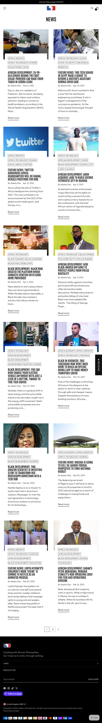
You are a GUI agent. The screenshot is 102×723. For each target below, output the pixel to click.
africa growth (16, 58)
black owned (86, 254)
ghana (33, 160)
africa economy (67, 351)
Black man (13, 263)
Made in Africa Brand (26, 708)
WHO (26, 67)
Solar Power (14, 67)
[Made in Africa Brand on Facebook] (4, 688)
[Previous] (31, 2)
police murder (84, 259)
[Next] (71, 2)
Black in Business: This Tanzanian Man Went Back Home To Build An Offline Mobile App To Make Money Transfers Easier (73, 367)
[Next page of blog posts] (58, 629)
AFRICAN (34, 554)
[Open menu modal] (4, 8)
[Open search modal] (92, 8)
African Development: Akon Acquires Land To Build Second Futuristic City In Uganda (75, 178)
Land (61, 169)
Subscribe (93, 679)
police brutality (67, 259)
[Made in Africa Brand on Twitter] (16, 688)
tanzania (84, 355)
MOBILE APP (26, 263)
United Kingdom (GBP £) (15, 704)
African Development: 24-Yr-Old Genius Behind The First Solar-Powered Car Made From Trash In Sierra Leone (25, 77)
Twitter (27, 164)
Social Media (14, 164)
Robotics (63, 67)
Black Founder (15, 259)
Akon (84, 160)
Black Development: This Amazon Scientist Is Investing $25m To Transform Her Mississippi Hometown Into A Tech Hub (25, 473)
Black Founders (33, 259)
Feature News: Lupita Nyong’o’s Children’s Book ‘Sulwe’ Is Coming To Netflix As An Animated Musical (25, 573)
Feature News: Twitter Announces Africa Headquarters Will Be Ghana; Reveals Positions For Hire (24, 174)
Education (35, 563)
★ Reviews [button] (98, 365)
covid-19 (63, 63)
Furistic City (86, 164)
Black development (68, 164)
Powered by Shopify (11, 711)
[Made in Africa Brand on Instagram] (8, 688)
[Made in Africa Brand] (51, 8)
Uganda (70, 169)
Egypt (72, 63)
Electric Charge (32, 364)
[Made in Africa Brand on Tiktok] (12, 688)
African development (69, 160)
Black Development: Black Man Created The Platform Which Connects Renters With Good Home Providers (25, 273)
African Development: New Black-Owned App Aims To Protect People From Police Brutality (73, 269)
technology (65, 563)
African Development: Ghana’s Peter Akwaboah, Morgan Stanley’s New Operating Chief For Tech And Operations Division (75, 575)
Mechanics (82, 63)
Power (33, 63)
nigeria (83, 457)
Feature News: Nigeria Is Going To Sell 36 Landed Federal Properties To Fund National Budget (75, 467)
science (34, 461)
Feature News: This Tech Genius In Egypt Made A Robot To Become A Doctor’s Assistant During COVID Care (75, 77)
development (15, 364)
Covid (83, 58)
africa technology (18, 63)
